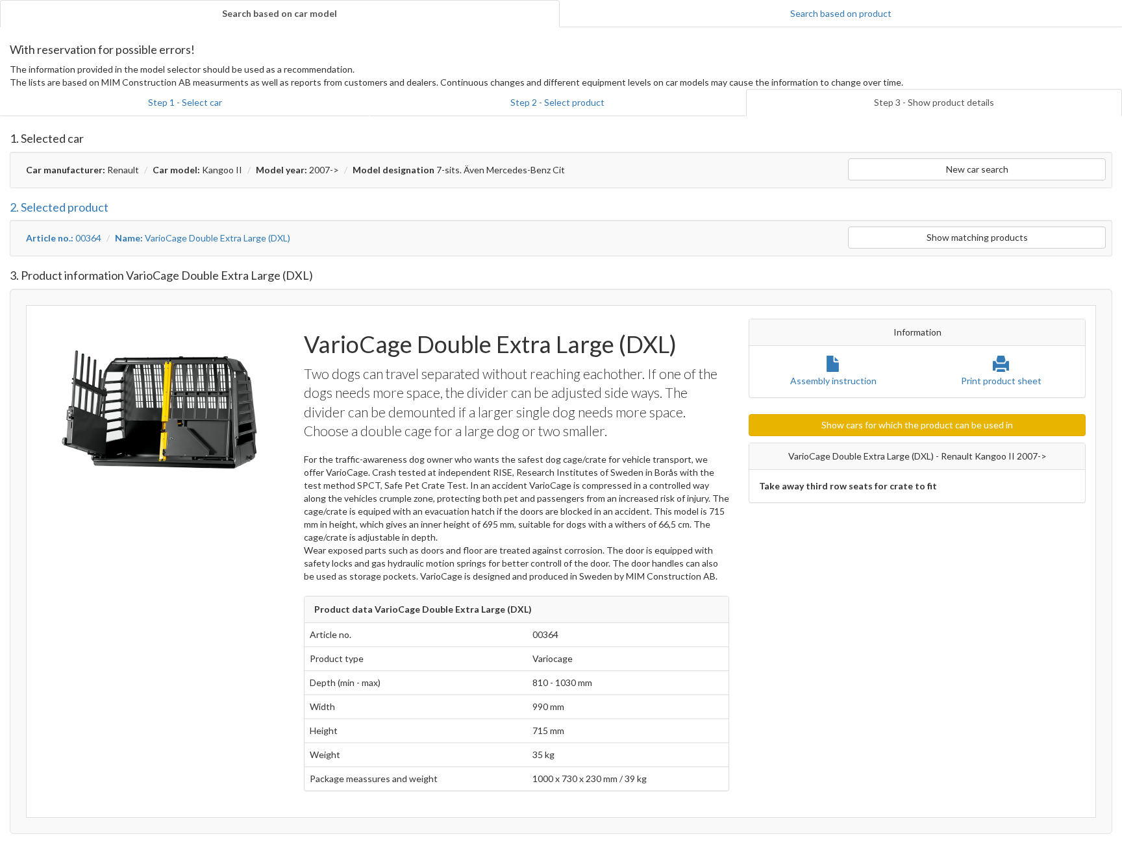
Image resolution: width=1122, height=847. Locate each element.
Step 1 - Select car (185, 102)
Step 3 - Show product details (934, 102)
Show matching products (977, 237)
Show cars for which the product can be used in (917, 424)
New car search (977, 169)
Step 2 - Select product (557, 102)
